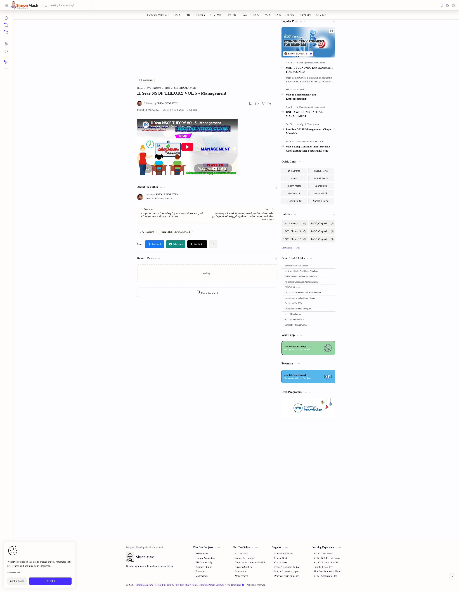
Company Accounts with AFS (250, 562)
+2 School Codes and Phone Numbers (301, 271)
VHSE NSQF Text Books (327, 558)
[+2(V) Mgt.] (305, 15)
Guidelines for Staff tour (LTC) (298, 308)
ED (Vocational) (203, 562)
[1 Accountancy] (294, 223)
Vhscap (294, 178)
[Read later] (251, 103)
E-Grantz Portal (294, 200)
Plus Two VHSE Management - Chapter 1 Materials (310, 131)
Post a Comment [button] (209, 293)
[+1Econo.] (200, 15)
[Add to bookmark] (331, 31)
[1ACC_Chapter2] (322, 239)
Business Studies (203, 567)
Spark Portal (321, 185)
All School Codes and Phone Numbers (301, 282)
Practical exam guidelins (286, 576)
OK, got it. (50, 581)
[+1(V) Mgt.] (216, 15)
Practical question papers (286, 571)
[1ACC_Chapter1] (322, 223)
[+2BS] (278, 15)
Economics (201, 571)
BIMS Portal (294, 193)
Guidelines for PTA (293, 303)
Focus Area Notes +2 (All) (287, 567)
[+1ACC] (177, 15)
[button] (6, 5)
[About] (6, 43)
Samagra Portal (321, 200)
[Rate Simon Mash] (6, 62)
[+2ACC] (244, 15)
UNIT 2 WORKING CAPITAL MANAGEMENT (304, 114)
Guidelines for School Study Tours (300, 298)
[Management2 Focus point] (312, 62)
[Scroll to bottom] (452, 576)
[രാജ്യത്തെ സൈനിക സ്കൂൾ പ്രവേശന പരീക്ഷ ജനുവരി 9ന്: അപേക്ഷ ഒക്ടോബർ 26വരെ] (172, 214)
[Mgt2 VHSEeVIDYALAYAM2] (175, 232)
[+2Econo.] (290, 15)
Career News (280, 562)
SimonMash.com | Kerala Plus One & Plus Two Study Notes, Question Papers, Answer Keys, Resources (188, 585)
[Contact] (6, 51)
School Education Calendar (296, 265)
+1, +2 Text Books (323, 553)
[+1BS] (188, 15)
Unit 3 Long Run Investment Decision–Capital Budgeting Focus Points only (308, 148)
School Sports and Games (296, 325)
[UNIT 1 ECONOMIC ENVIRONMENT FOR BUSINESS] (308, 42)
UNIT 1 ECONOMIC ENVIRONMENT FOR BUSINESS (309, 69)
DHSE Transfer (321, 193)
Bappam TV (340, 585)
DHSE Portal (294, 170)
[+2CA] (255, 15)
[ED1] (302, 89)
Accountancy (202, 553)
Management (201, 576)
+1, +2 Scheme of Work (326, 562)
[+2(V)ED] (321, 15)
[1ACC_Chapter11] (322, 231)
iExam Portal (294, 185)
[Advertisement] (207, 45)
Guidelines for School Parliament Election (303, 292)
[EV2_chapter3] (147, 232)
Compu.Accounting (205, 558)
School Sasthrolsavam (294, 319)
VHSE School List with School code (301, 276)
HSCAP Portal (321, 178)
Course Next (280, 558)
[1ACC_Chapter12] (294, 239)
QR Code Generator (293, 287)
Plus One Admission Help (327, 571)
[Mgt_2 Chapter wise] (309, 124)
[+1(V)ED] (231, 15)
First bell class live (323, 567)
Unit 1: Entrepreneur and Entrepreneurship (301, 96)
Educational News (283, 553)
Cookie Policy (17, 581)
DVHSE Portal (321, 170)
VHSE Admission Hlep (325, 576)
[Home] (6, 18)
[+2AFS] (267, 15)
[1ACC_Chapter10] (294, 231)
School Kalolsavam (293, 314)
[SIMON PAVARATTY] (161, 103)
